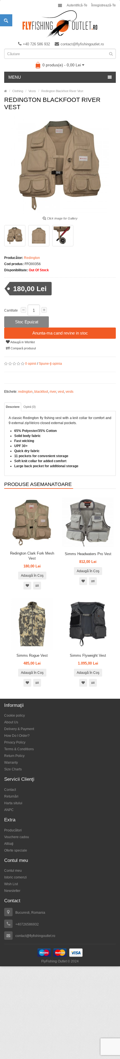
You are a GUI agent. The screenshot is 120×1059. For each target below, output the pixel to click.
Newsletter (12, 891)
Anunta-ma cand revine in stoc (60, 333)
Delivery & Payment (19, 729)
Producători (13, 830)
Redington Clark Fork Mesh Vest (32, 555)
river (53, 392)
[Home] (5, 91)
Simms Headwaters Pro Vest (88, 554)
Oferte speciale (15, 850)
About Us (11, 722)
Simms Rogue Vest (32, 655)
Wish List (11, 884)
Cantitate (11, 310)
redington (25, 392)
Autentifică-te (77, 5)
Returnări (11, 796)
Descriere (13, 406)
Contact (10, 790)
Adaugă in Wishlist (22, 342)
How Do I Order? (17, 736)
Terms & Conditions (19, 749)
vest (61, 392)
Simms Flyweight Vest (88, 655)
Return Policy (14, 756)
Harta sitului (13, 803)
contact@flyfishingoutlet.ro (82, 44)
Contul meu (13, 871)
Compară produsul (23, 348)
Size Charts (13, 769)
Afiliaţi (8, 844)
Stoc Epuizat (26, 321)
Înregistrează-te (103, 5)
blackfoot (41, 392)
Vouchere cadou (16, 837)
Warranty (11, 763)
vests (69, 392)
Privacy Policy (14, 742)
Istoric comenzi (15, 877)
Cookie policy (14, 715)
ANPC (9, 810)
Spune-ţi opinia (50, 364)
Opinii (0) (29, 406)
